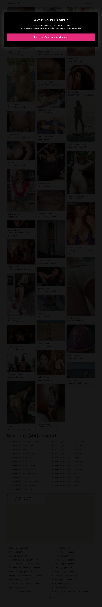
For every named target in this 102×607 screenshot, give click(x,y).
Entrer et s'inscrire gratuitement (51, 37)
